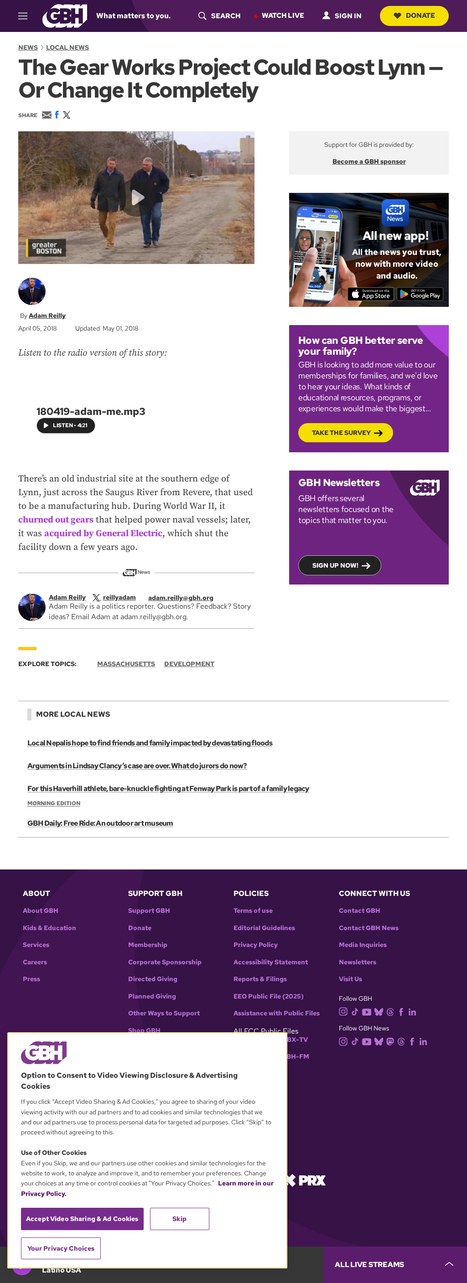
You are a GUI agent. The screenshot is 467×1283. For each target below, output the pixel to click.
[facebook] (401, 1011)
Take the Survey (341, 433)
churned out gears (55, 520)
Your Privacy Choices (61, 1248)
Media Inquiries (363, 945)
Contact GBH (359, 911)
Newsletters (357, 962)
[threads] (390, 1011)
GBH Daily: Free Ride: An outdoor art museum (100, 823)
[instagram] (343, 1011)
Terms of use (253, 911)
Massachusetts (126, 664)
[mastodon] (390, 1041)
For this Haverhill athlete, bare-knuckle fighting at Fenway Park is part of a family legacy (168, 788)
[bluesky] (378, 1011)
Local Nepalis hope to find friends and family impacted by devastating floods (149, 743)
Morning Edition (53, 803)
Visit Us (350, 979)
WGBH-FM (292, 1057)
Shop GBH (144, 1031)
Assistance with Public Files (277, 1013)
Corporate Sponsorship (165, 962)
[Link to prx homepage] (304, 1180)
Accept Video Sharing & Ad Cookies (82, 1219)
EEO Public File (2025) (269, 996)
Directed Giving (152, 979)
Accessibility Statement (271, 962)
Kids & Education (49, 928)
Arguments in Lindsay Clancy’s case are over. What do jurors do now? (137, 766)
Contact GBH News (369, 928)
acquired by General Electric (103, 533)
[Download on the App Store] (371, 294)
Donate (420, 15)
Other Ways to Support (164, 1013)
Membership (147, 945)
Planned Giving (152, 996)
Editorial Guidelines (264, 928)
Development (189, 664)
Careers (35, 962)
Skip (179, 1219)
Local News (67, 47)
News (28, 47)
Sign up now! (335, 565)
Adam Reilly (47, 315)
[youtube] (366, 1011)
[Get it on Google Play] (420, 294)
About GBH (40, 911)
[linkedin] (412, 1011)
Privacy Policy (256, 945)
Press (31, 979)
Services (36, 945)
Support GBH (149, 911)
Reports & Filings (260, 979)
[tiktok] (355, 1011)
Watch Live (283, 15)
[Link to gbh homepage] (64, 15)
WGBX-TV (291, 1040)
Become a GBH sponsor (369, 161)
